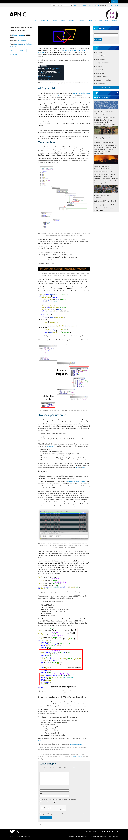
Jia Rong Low (100, 69)
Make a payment (93, 5)
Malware (29, 44)
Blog (90, 20)
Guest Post (17, 44)
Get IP (35, 20)
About (106, 20)
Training (54, 20)
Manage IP (44, 20)
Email (41, 793)
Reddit (40, 740)
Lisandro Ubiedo (18, 35)
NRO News (93, 836)
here (77, 467)
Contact (114, 20)
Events (63, 20)
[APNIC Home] (18, 13)
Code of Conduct (76, 757)
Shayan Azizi (100, 201)
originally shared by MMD (81, 93)
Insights (71, 20)
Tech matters (21, 40)
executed (50, 446)
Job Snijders (100, 73)
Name (41, 788)
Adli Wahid (99, 52)
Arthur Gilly (100, 142)
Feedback (115, 836)
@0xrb (57, 95)
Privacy (71, 836)
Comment (42, 770)
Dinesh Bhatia (100, 172)
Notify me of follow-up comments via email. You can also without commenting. (63, 814)
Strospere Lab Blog (75, 744)
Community (81, 20)
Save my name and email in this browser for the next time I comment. (58, 799)
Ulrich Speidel (100, 83)
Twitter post (49, 82)
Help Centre (98, 20)
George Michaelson (102, 63)
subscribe (72, 814)
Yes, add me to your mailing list (49, 802)
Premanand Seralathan (103, 80)
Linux (24, 44)
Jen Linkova (99, 66)
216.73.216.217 (114, 5)
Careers (109, 836)
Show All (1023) (106, 87)
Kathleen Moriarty (102, 76)
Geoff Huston (100, 59)
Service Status (101, 836)
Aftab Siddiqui (100, 56)
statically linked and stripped (76, 481)
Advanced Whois (80, 5)
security (13, 46)
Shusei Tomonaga (102, 117)
